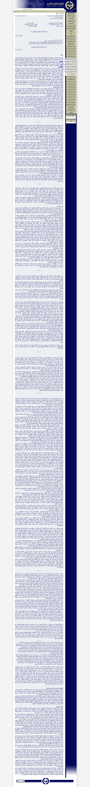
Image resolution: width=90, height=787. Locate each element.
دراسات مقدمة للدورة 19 (71, 46)
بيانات (71, 33)
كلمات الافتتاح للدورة (71, 79)
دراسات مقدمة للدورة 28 (71, 86)
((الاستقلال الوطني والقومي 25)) (20, 15)
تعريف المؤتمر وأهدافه (71, 38)
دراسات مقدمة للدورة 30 (71, 92)
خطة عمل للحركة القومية (71, 104)
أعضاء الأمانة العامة (71, 109)
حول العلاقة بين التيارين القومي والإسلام (70, 61)
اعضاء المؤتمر (71, 107)
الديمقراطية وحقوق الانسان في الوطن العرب (70, 66)
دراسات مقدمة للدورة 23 (71, 54)
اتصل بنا (71, 112)
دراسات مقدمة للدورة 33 (71, 99)
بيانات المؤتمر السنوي (71, 36)
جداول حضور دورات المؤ (71, 26)
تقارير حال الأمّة (71, 15)
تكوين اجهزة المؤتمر (71, 41)
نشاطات (71, 31)
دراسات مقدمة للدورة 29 (71, 89)
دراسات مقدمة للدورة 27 (71, 84)
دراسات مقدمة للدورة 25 (71, 76)
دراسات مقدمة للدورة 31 (71, 94)
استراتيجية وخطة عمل (71, 102)
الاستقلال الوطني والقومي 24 (70, 71)
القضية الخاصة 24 (71, 74)
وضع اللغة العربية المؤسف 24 (70, 59)
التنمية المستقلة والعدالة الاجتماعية (70, 69)
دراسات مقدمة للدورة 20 (71, 48)
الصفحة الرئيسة (71, 13)
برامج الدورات (71, 23)
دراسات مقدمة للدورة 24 (71, 56)
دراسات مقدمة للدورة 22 (71, 51)
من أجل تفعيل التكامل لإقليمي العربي (70, 64)
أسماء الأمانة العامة (71, 21)
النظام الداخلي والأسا (71, 28)
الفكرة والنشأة (71, 43)
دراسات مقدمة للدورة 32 (71, 97)
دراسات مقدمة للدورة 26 (71, 81)
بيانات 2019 (71, 18)
